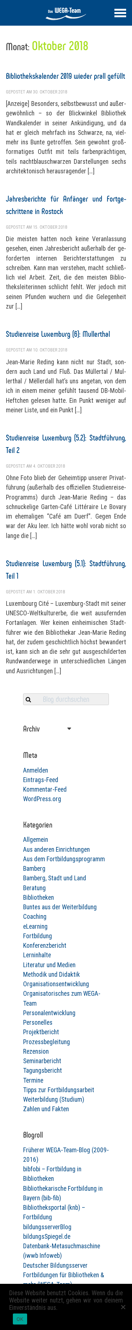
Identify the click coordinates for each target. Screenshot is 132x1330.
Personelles (37, 1022)
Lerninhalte (37, 955)
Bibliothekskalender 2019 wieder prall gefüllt (65, 76)
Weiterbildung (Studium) (53, 1099)
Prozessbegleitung (46, 1042)
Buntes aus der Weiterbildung (60, 907)
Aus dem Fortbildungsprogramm (64, 859)
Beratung (34, 888)
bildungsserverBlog (47, 1227)
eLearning (35, 926)
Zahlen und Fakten (46, 1109)
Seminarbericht (42, 1061)
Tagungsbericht (42, 1070)
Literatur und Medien (49, 965)
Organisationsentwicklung (56, 984)
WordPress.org (42, 799)
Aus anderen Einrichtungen (56, 849)
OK (19, 1319)
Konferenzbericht (44, 945)
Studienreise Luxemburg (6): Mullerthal (58, 334)
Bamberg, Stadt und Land (54, 878)
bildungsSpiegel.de (46, 1236)
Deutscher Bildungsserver (55, 1265)
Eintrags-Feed (40, 780)
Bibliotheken (38, 897)
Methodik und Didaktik (51, 974)
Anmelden (35, 770)
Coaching (35, 916)
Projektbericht (41, 1032)
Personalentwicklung (49, 1013)
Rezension (36, 1051)
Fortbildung (37, 936)
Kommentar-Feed (45, 789)
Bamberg (34, 868)
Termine (33, 1080)
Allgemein (35, 839)
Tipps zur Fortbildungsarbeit (58, 1090)
